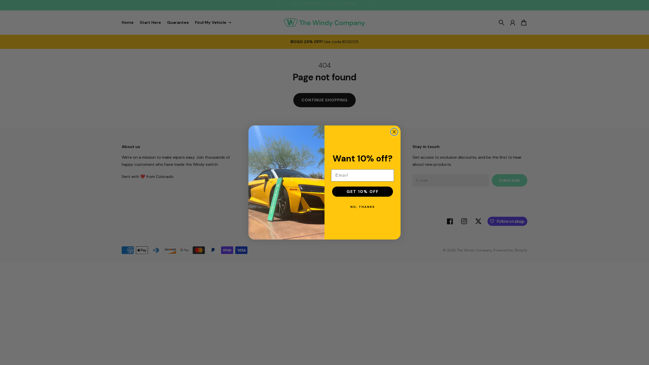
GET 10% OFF (363, 191)
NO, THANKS (362, 207)
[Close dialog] (394, 132)
